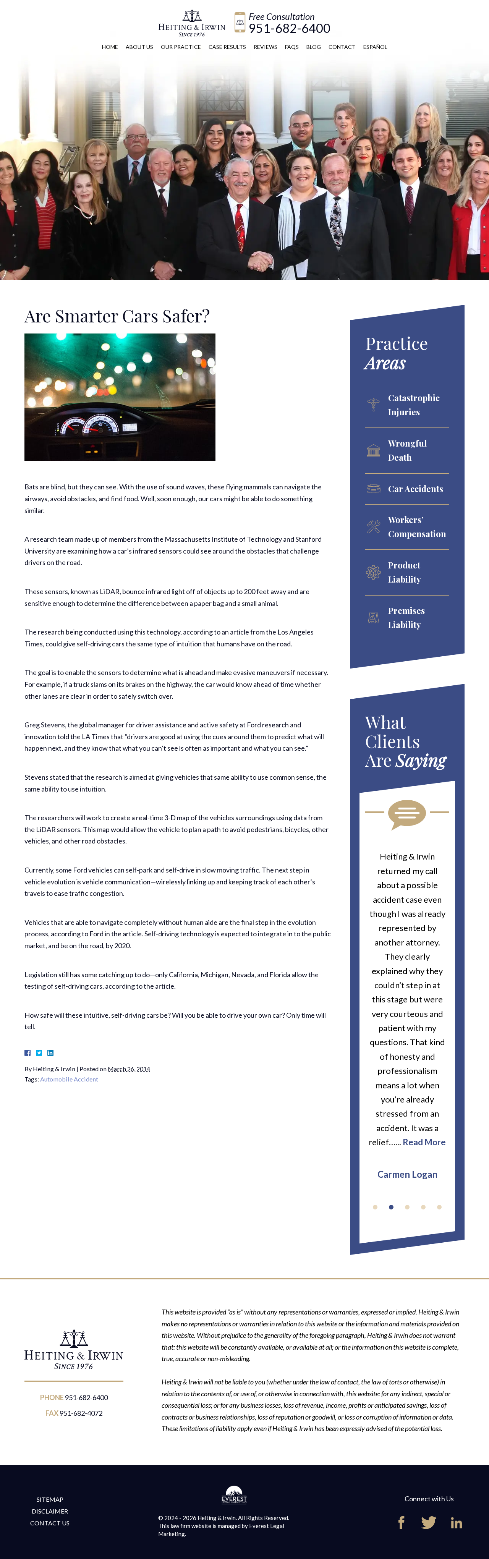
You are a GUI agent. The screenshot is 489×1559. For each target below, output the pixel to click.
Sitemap (50, 1499)
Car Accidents (415, 488)
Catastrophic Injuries (414, 405)
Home (110, 47)
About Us (139, 47)
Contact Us (50, 1523)
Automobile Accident (69, 1079)
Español (375, 47)
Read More (424, 1142)
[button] (375, 1207)
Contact (342, 47)
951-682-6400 (289, 28)
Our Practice (181, 47)
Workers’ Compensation (417, 526)
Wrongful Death (407, 450)
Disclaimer (50, 1511)
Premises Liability (406, 617)
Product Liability (404, 572)
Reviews (265, 47)
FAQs (292, 47)
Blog (313, 47)
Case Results (227, 47)
